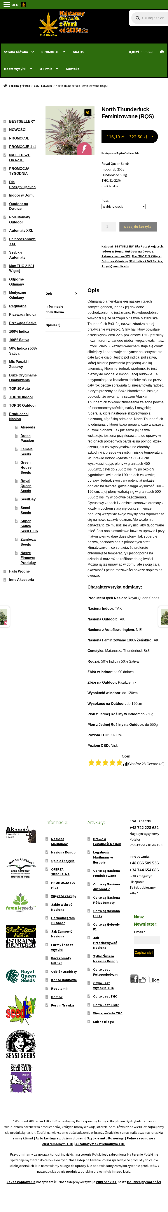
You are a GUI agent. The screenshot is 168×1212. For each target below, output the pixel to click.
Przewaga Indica (22, 314)
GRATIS (78, 52)
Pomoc (57, 997)
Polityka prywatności (144, 1182)
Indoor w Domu (112, 251)
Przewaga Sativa (23, 323)
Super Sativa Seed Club (29, 526)
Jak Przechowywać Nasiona (105, 942)
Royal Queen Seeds (115, 266)
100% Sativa (19, 340)
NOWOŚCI (17, 130)
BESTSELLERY (43, 86)
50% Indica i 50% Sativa (145, 261)
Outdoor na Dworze (139, 251)
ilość (105, 200)
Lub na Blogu (103, 1021)
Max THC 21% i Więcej (146, 256)
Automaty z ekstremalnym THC (100, 1144)
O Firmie (46, 68)
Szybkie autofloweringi (105, 1138)
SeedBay (28, 499)
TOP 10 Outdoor (22, 405)
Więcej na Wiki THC (107, 1013)
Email (139, 932)
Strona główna (19, 86)
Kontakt (72, 68)
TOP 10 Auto (19, 388)
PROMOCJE (50, 52)
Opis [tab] (49, 293)
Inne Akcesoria (21, 580)
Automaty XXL (21, 230)
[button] (87, 112)
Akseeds (28, 427)
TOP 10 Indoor (21, 397)
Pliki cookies (106, 1182)
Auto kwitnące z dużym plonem (60, 1138)
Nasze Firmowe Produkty (28, 558)
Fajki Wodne (19, 571)
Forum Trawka (62, 1005)
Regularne (17, 306)
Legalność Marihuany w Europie (103, 857)
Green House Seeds (26, 467)
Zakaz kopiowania (21, 1182)
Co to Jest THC (105, 996)
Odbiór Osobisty (64, 971)
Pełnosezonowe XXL (116, 256)
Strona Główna (16, 52)
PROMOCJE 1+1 (22, 147)
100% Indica (19, 331)
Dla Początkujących (149, 246)
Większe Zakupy (63, 896)
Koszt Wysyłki (15, 68)
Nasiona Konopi (63, 852)
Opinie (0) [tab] (53, 325)
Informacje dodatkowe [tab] (55, 309)
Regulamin (59, 988)
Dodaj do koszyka (138, 226)
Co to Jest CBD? (106, 1005)
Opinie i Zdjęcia (63, 860)
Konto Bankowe (64, 980)
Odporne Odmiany (115, 261)
